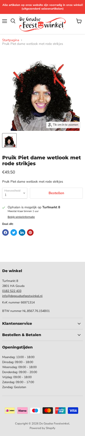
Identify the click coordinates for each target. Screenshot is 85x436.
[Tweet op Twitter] (13, 232)
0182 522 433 (11, 291)
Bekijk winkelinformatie (21, 217)
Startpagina (10, 40)
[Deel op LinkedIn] (22, 232)
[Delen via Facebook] (5, 232)
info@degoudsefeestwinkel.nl (22, 296)
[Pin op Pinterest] (30, 232)
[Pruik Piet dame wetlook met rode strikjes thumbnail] (9, 140)
